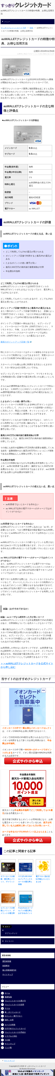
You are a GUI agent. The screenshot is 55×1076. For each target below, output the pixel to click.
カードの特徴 (10, 1025)
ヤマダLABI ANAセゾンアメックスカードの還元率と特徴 (25, 880)
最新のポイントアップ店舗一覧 (15, 342)
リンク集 (8, 1048)
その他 (7, 1040)
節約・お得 (9, 1020)
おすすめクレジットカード (15, 1028)
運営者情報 (6, 961)
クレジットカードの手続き (15, 1032)
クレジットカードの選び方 (15, 1001)
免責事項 (5, 966)
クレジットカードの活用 (14, 1005)
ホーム (7, 993)
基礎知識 (8, 997)
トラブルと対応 (11, 1036)
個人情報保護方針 (9, 970)
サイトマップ (7, 974)
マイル (7, 1008)
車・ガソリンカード (13, 1012)
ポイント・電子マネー (13, 1016)
